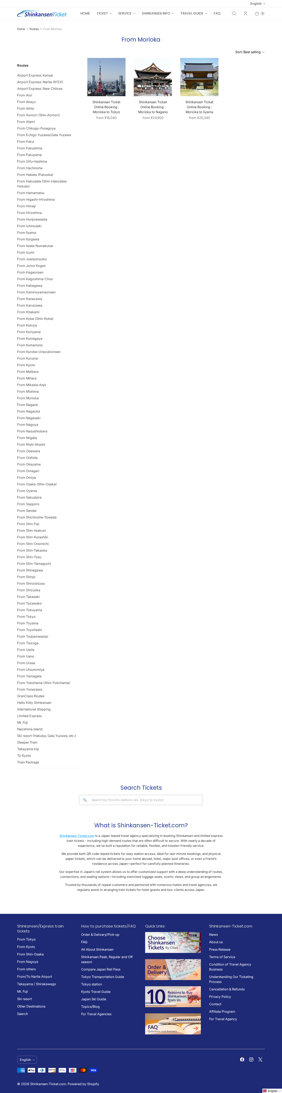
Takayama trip (28, 749)
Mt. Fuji (22, 722)
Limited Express (29, 716)
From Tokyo (26, 616)
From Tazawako (29, 603)
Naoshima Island (30, 729)
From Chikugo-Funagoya (36, 128)
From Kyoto (26, 365)
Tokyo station (91, 984)
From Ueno (25, 656)
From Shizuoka (28, 590)
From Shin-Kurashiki (32, 537)
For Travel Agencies (96, 1014)
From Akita (25, 108)
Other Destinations (31, 1006)
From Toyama (27, 623)
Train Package (28, 762)
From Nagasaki (28, 418)
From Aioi (24, 95)
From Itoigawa (28, 239)
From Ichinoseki (29, 226)
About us (216, 942)
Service (125, 13)
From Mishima (28, 391)
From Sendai (27, 511)
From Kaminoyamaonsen (36, 292)
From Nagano (27, 405)
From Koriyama (29, 332)
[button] (272, 1091)
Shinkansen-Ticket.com (76, 836)
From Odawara (28, 451)
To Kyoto (24, 755)
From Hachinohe (30, 168)
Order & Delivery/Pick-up (100, 934)
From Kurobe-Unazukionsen (38, 352)
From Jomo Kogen (31, 266)
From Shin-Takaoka (32, 550)
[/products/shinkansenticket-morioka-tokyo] (106, 77)
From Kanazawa (29, 299)
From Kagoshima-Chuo (35, 279)
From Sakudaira (29, 497)
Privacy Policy (220, 997)
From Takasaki (28, 597)
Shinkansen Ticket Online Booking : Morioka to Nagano (153, 107)
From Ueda (25, 650)
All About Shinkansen (97, 949)
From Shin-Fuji (28, 524)
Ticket (102, 13)
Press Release (219, 949)
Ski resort (24, 999)
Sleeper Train (27, 742)
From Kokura (27, 325)
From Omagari (28, 471)
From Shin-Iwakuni (31, 530)
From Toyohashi (29, 630)
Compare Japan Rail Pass (100, 969)
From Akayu (26, 102)
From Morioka (28, 398)
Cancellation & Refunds (227, 989)
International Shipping (34, 709)
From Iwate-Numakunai (35, 246)
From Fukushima (29, 148)
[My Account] (245, 13)
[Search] (234, 13)
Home (85, 13)
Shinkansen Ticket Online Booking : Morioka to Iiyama (199, 107)
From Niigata (27, 438)
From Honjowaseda (32, 219)
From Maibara (28, 372)
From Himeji (26, 206)
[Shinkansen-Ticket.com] (42, 13)
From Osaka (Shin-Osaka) (37, 484)
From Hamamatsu (30, 193)
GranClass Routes (30, 696)
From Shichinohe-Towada (37, 517)
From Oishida (27, 458)
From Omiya (26, 477)
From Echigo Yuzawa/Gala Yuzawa (44, 135)
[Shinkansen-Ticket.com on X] (260, 1059)
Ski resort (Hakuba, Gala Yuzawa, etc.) (46, 736)
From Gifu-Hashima (32, 161)
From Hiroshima (29, 213)
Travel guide (191, 13)
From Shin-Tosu (29, 557)
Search (22, 1014)
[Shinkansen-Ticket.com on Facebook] (242, 1059)
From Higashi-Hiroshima (36, 199)
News (213, 934)
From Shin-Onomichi (33, 544)
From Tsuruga (27, 643)
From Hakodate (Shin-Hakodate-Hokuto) (42, 183)
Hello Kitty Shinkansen (34, 703)
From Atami (26, 122)
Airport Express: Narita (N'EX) (40, 82)
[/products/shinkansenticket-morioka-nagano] (153, 77)
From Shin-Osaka (30, 954)
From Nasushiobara (32, 431)
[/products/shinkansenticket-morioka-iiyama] (199, 77)
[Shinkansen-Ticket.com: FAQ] (173, 1033)
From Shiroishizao (31, 583)
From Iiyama (26, 232)
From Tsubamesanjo (32, 636)
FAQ (217, 13)
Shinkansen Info (156, 13)
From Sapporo (28, 504)
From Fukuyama (29, 155)
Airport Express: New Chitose (39, 88)
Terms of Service (222, 957)
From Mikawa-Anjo (31, 385)
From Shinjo (26, 577)
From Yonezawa (29, 689)
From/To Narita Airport (34, 976)
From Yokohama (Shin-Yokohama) (43, 683)
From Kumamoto (30, 345)
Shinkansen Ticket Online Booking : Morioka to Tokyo (106, 107)
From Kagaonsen (30, 272)
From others (26, 969)
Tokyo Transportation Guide (102, 977)
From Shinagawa (30, 570)
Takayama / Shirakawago (36, 984)
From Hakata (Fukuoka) (35, 175)
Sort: (248, 52)
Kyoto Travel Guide (95, 992)
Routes (34, 29)
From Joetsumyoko (32, 259)
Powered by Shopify (83, 1084)
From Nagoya (27, 424)
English (256, 3)
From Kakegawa (29, 285)
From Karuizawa (29, 305)
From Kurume (27, 358)
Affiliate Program (222, 1011)
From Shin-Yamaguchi (34, 563)
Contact (215, 1004)
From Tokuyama (29, 610)
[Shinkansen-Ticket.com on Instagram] (251, 1059)
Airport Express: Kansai (35, 75)
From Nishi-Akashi (31, 444)
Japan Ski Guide (93, 999)
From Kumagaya (29, 338)
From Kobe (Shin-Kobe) (35, 319)
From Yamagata (29, 676)
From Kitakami (28, 312)
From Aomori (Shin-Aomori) (38, 115)
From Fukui (25, 141)
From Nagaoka (28, 411)
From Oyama (27, 491)
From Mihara (27, 378)
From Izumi (25, 252)
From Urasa (26, 663)
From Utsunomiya (30, 669)
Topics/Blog (90, 1006)
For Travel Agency (223, 1019)
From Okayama (29, 464)
